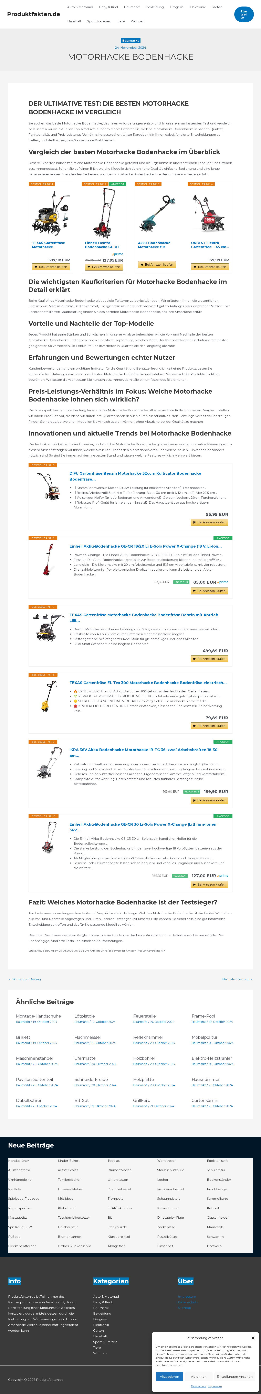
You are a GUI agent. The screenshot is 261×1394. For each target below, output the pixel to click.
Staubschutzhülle (170, 1170)
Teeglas (113, 1161)
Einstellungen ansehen (235, 1377)
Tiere (121, 21)
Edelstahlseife (217, 1161)
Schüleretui (216, 1170)
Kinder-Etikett (69, 1161)
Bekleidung (155, 7)
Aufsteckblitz (68, 1170)
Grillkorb (141, 1100)
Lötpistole (84, 1016)
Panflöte (14, 1189)
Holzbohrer (144, 1058)
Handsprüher (18, 1161)
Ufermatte (85, 1058)
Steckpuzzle (117, 1227)
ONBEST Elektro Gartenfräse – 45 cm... (210, 245)
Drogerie (177, 7)
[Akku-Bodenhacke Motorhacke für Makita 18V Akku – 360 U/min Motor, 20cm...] (157, 213)
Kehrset (213, 1208)
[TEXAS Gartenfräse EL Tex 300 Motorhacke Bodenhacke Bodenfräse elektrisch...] (49, 696)
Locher (162, 1180)
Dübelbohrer (29, 1100)
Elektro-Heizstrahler (212, 1058)
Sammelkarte (217, 1198)
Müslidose (65, 1198)
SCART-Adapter (120, 1208)
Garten (217, 7)
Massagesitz (17, 1217)
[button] (253, 1338)
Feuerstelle (144, 1016)
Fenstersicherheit (170, 1189)
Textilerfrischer (69, 1180)
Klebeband (66, 1208)
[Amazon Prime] (117, 254)
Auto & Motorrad (80, 7)
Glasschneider (218, 1217)
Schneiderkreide (91, 1079)
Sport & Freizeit (99, 21)
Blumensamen (69, 1237)
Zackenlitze (166, 1227)
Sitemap (184, 1308)
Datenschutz (198, 1386)
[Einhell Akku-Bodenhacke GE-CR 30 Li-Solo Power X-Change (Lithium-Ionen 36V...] (49, 838)
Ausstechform (19, 1170)
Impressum (215, 1386)
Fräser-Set (165, 1246)
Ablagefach (117, 1246)
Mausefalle (215, 1227)
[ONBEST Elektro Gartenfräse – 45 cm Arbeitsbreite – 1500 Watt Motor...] (210, 213)
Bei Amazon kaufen (53, 267)
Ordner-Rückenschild (74, 1246)
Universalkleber (70, 1189)
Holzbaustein (68, 1227)
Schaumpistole (168, 1198)
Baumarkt (132, 7)
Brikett (23, 1037)
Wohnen (137, 21)
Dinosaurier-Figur (170, 1217)
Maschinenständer (34, 1058)
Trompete (116, 1198)
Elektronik (198, 7)
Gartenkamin (205, 1100)
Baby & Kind (108, 7)
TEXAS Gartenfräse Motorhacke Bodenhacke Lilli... (48, 245)
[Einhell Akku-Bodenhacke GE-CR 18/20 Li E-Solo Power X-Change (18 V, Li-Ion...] (49, 560)
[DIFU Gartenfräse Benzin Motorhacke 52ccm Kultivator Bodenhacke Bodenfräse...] (49, 487)
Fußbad (14, 1237)
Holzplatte (143, 1079)
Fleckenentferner (22, 1246)
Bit (110, 1217)
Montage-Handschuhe (38, 1016)
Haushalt (74, 21)
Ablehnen (199, 1377)
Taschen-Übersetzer (74, 1217)
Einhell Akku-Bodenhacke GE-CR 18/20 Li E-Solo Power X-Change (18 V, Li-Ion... (146, 546)
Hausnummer (206, 1079)
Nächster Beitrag (237, 979)
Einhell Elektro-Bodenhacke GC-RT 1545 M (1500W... (102, 245)
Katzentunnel (167, 1208)
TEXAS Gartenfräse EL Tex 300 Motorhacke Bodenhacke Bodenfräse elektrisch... (148, 683)
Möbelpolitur (205, 1037)
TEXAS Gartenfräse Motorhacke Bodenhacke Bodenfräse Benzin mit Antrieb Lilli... (144, 618)
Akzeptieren (169, 1377)
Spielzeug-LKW (20, 1227)
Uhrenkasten (118, 1180)
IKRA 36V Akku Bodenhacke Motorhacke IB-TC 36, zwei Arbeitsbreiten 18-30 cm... (144, 753)
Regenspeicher (20, 1208)
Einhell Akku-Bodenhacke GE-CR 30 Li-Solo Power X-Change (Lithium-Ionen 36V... (143, 827)
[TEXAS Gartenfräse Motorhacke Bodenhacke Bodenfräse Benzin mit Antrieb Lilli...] (49, 627)
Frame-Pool (203, 1016)
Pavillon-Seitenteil (34, 1079)
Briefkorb (214, 1246)
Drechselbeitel (119, 1189)
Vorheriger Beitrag (25, 979)
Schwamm (215, 1237)
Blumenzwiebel (120, 1170)
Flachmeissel (87, 1037)
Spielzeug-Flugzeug (23, 1198)
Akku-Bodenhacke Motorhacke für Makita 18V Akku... (154, 245)
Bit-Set (81, 1100)
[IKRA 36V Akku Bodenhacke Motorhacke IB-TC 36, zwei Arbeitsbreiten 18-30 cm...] (49, 763)
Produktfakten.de (33, 14)
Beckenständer (219, 1180)
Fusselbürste (167, 1237)
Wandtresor (166, 1161)
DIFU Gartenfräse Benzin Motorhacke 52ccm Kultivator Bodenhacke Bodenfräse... (135, 476)
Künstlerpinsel (119, 1237)
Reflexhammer (148, 1037)
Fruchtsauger (217, 1189)
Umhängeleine (20, 1180)
